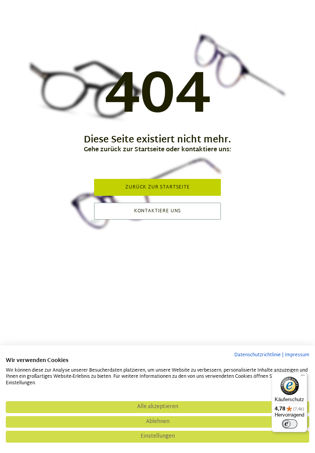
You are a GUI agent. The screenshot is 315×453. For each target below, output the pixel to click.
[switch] (289, 423)
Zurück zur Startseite (157, 187)
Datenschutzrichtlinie (257, 355)
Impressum (297, 355)
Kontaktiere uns (157, 211)
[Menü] (302, 377)
